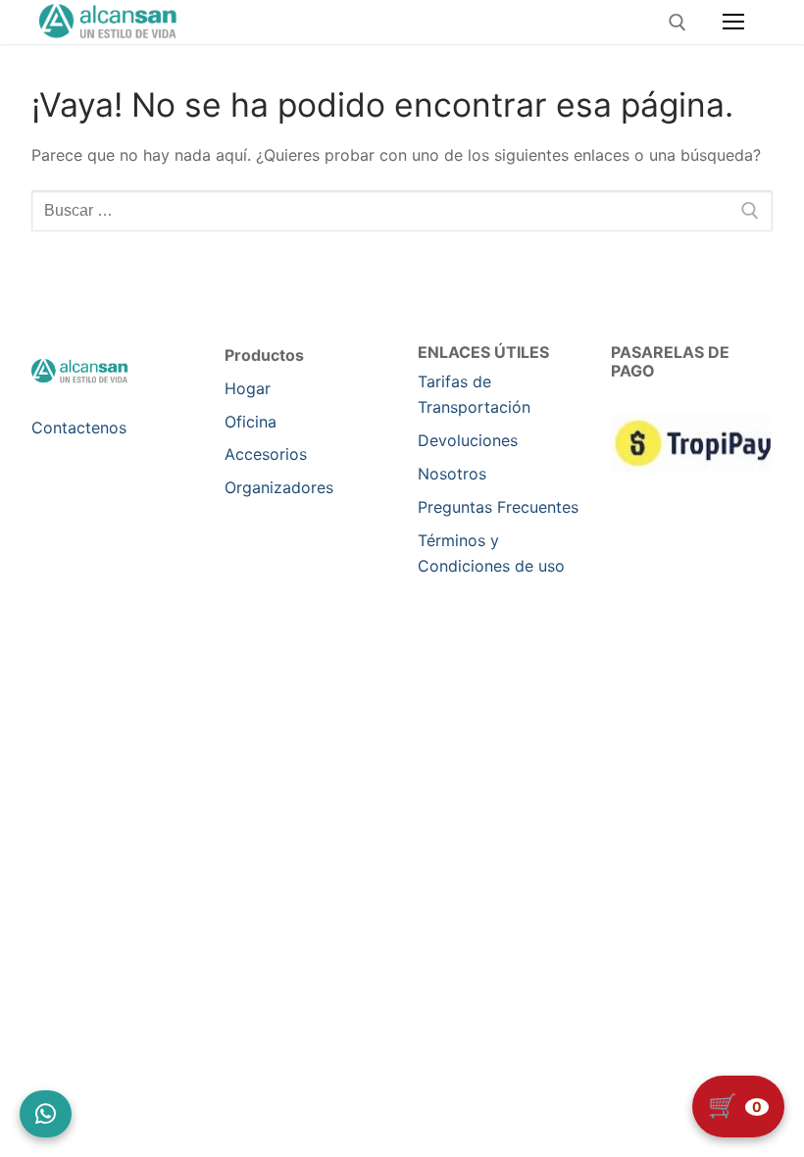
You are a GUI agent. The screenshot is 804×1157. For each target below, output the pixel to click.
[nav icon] (733, 22)
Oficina (250, 421)
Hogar (248, 388)
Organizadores (279, 487)
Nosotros (452, 473)
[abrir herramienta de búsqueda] (677, 22)
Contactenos (78, 427)
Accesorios (266, 454)
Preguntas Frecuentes (498, 507)
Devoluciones (468, 440)
